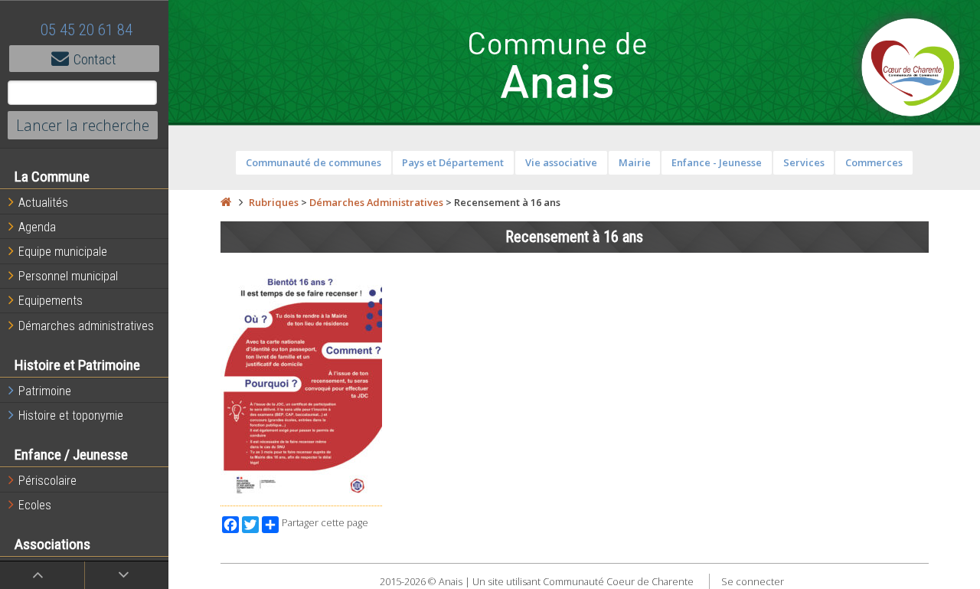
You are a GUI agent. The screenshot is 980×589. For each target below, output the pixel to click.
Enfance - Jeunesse (716, 162)
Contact (95, 59)
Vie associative (561, 162)
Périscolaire (47, 480)
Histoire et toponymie (70, 415)
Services (804, 162)
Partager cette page (325, 522)
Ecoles (34, 505)
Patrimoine (44, 391)
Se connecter (752, 581)
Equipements (50, 300)
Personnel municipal (68, 276)
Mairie (635, 162)
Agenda (37, 227)
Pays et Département (453, 162)
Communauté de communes (313, 162)
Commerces (874, 162)
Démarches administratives (86, 326)
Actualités (43, 202)
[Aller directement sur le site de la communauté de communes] (911, 69)
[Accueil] (225, 202)
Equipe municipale (62, 251)
